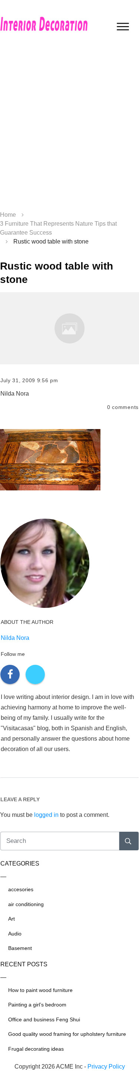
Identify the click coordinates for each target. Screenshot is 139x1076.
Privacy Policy (106, 1066)
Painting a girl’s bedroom (37, 1005)
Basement (20, 948)
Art (11, 919)
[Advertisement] (69, 129)
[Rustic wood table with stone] (69, 328)
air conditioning (26, 904)
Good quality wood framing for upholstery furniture (67, 1034)
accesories (20, 889)
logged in (46, 815)
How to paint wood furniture (40, 990)
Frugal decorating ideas (36, 1049)
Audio (14, 934)
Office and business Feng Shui (44, 1019)
